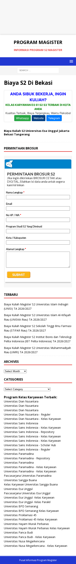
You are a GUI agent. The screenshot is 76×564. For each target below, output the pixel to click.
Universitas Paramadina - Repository (27, 458)
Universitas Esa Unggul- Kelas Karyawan (29, 497)
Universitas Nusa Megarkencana (24, 541)
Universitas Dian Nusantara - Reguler (27, 414)
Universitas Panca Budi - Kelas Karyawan (29, 537)
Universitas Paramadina (19, 454)
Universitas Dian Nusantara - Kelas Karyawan (32, 419)
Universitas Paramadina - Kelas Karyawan (30, 467)
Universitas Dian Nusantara (21, 401)
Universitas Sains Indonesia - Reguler (27, 449)
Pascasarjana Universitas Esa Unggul (27, 493)
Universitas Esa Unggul (18, 489)
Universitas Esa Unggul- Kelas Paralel (27, 502)
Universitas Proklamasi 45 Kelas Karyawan (30, 519)
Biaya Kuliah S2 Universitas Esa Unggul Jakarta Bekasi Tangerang (36, 132)
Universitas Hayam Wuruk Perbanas (26, 524)
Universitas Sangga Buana (20, 480)
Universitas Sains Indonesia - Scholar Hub (30, 445)
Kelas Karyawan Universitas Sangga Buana (31, 484)
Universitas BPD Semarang (21, 506)
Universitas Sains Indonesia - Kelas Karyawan (32, 427)
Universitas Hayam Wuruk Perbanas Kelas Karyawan (37, 528)
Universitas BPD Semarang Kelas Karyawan (31, 511)
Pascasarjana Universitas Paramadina (27, 475)
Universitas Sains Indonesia (21, 423)
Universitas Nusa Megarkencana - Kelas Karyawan (35, 546)
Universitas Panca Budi (18, 532)
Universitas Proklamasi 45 (20, 515)
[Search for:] (38, 70)
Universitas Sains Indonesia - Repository (29, 432)
